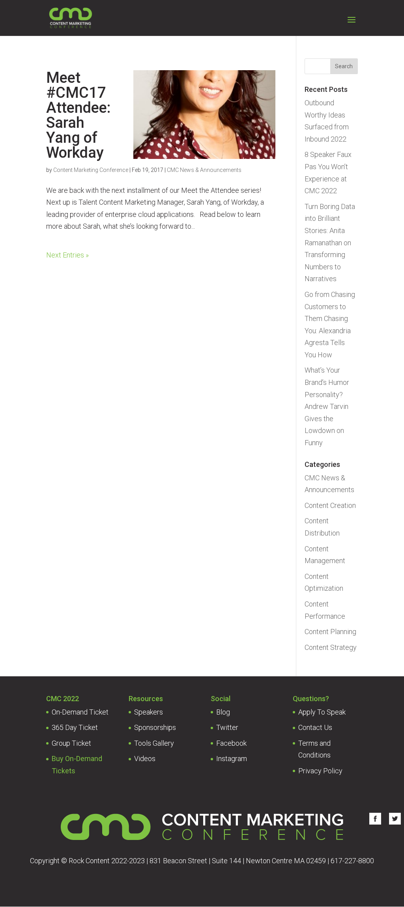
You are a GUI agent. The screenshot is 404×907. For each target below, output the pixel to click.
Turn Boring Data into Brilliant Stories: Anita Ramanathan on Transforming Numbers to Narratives (330, 242)
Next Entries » (67, 255)
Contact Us (315, 727)
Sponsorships (155, 727)
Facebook (231, 743)
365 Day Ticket (75, 727)
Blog (223, 712)
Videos (144, 758)
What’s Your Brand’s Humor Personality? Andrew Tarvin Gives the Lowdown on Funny (327, 406)
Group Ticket (71, 743)
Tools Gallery (154, 743)
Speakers (148, 712)
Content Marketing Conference (90, 170)
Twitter (227, 727)
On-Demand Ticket (80, 712)
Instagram (231, 758)
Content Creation (330, 505)
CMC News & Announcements (204, 170)
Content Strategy (331, 647)
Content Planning (330, 631)
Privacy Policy (320, 771)
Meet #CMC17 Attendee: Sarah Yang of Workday (78, 115)
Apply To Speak (322, 712)
